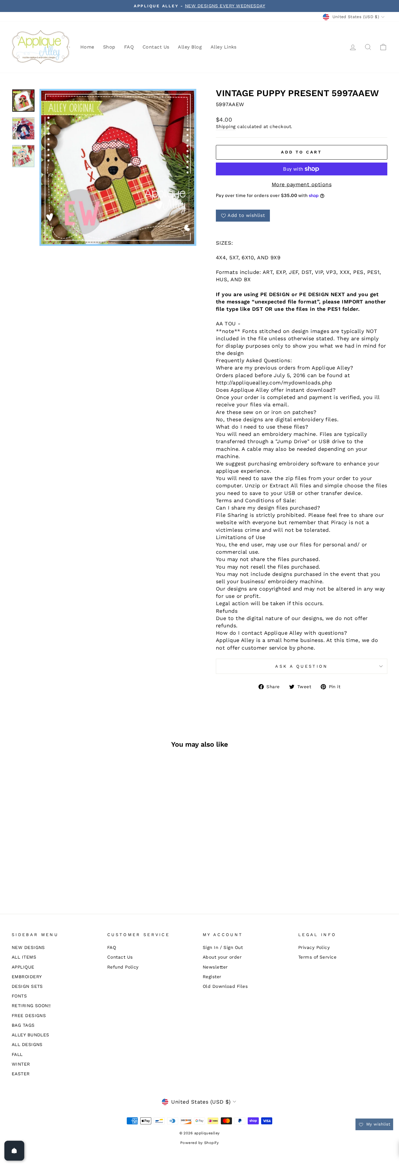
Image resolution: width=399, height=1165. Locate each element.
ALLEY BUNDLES (30, 1035)
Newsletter (215, 967)
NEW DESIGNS (28, 947)
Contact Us (156, 47)
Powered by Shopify (199, 1142)
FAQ (129, 47)
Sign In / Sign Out (223, 947)
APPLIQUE (23, 967)
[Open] (14, 1151)
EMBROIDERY (27, 976)
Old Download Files (225, 986)
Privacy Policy (314, 947)
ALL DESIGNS (27, 1044)
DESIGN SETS (27, 986)
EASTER (21, 1073)
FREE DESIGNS (29, 1015)
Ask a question (301, 666)
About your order (222, 957)
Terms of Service (317, 957)
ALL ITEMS (24, 957)
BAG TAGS (23, 1025)
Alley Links (224, 47)
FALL (17, 1054)
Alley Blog (190, 47)
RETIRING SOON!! (31, 1005)
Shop (109, 47)
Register (212, 976)
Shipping (226, 126)
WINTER (21, 1064)
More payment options (302, 184)
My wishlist (377, 1124)
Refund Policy (123, 967)
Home (87, 47)
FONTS (19, 996)
